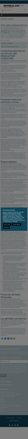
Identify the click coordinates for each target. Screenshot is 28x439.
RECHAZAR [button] (6, 227)
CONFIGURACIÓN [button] (16, 224)
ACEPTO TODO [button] (7, 224)
